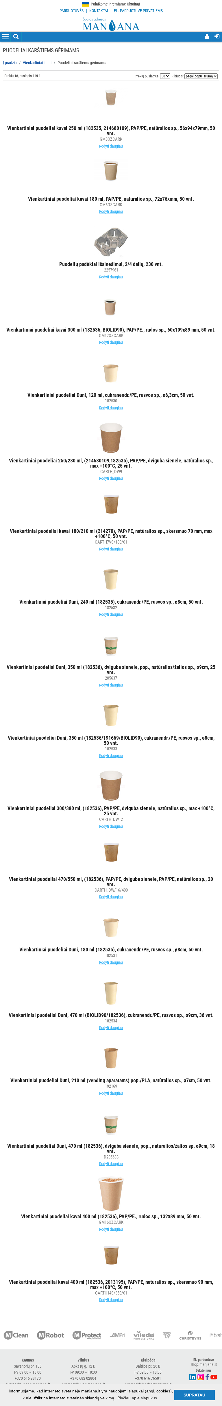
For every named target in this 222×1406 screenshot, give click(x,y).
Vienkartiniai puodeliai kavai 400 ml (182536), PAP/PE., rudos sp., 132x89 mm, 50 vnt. (111, 1216)
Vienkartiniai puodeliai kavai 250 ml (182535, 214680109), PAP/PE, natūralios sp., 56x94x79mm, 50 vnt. (111, 130)
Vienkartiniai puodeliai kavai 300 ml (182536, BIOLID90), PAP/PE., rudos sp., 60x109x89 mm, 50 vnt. (111, 330)
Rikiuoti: (177, 76)
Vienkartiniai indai (37, 62)
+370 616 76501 (148, 1378)
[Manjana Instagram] (201, 1376)
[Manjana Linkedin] (193, 1376)
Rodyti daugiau (111, 146)
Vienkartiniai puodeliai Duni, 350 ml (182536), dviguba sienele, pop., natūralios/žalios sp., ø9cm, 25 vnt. (111, 669)
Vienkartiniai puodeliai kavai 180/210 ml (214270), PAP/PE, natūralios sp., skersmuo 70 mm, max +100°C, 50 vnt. (111, 533)
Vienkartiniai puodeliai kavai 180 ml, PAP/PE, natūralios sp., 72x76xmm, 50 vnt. (111, 199)
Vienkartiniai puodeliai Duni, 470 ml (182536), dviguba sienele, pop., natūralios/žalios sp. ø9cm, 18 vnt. (111, 1148)
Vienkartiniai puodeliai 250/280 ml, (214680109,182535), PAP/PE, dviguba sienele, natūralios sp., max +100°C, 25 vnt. (111, 463)
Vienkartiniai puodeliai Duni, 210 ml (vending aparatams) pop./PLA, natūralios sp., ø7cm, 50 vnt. (111, 1080)
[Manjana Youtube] (214, 1376)
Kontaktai (98, 10)
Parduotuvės (72, 10)
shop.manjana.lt (203, 1364)
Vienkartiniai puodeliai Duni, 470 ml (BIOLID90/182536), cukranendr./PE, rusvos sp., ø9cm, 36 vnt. (111, 1015)
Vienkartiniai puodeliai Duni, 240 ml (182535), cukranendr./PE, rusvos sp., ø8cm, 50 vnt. (111, 602)
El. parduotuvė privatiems (138, 10)
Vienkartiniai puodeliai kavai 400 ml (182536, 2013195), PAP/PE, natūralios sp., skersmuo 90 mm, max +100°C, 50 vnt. (111, 1284)
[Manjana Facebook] (208, 1376)
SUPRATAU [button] (194, 1395)
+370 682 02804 (83, 1378)
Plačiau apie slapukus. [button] (137, 1398)
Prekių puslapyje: (147, 76)
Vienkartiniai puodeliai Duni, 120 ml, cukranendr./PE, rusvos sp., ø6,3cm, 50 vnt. (111, 395)
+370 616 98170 (28, 1378)
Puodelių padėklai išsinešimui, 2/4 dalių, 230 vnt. (111, 264)
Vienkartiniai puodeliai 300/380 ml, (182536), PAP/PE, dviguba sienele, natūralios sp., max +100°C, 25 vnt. (111, 811)
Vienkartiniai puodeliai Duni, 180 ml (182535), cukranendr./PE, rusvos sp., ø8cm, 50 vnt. (111, 949)
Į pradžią (10, 62)
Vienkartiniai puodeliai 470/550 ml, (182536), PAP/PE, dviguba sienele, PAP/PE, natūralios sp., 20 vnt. (111, 881)
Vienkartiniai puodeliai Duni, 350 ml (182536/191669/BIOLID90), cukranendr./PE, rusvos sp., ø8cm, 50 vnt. (111, 740)
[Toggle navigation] (5, 37)
